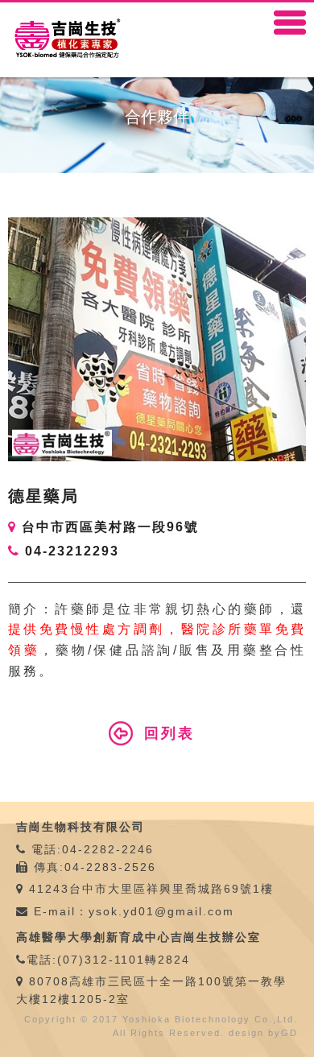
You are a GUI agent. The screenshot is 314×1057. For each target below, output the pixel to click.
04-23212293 (72, 551)
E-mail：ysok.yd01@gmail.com (131, 911)
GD (289, 1033)
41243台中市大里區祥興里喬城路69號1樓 (151, 888)
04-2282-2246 (108, 849)
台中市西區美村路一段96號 (110, 527)
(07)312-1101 (101, 959)
